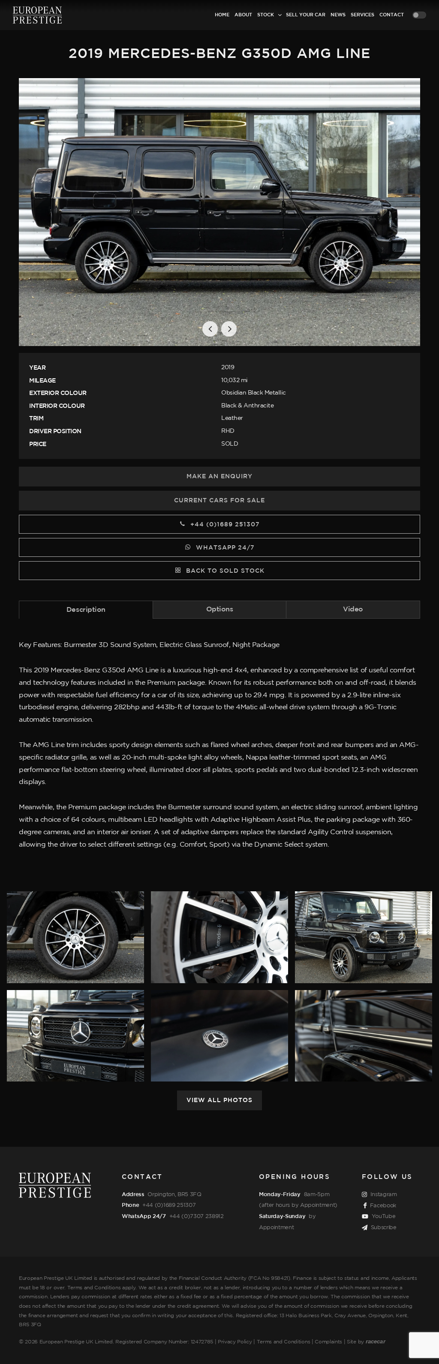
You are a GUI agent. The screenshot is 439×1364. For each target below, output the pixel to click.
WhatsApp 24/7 (224, 547)
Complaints (328, 1342)
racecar (375, 1341)
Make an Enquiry (219, 476)
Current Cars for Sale (219, 500)
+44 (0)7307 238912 (196, 1216)
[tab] (86, 609)
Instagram (383, 1194)
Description (85, 610)
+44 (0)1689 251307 (224, 524)
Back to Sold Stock (224, 571)
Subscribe (384, 1227)
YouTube (384, 1216)
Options (219, 609)
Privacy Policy (235, 1342)
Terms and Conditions (283, 1342)
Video (353, 609)
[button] (210, 329)
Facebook (383, 1205)
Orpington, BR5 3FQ (174, 1194)
